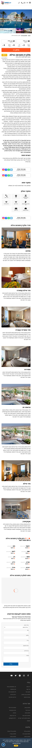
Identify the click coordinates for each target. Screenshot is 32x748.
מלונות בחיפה (27, 736)
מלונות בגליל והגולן (12, 731)
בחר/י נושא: (26, 625)
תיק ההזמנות (13, 689)
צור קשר (28, 689)
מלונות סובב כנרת (26, 734)
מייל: (28, 640)
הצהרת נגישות (27, 697)
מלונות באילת (24, 35)
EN (27, 2)
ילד (19, 45)
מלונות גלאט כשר (26, 715)
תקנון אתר (28, 692)
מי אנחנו (28, 686)
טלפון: (27, 635)
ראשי (29, 35)
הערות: (27, 655)
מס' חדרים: (26, 650)
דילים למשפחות (12, 718)
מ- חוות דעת (4, 58)
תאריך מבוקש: (26, 645)
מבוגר (29, 45)
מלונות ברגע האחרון (26, 694)
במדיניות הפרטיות (17, 743)
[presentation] (29, 238)
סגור (16, 745)
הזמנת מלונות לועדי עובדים (24, 718)
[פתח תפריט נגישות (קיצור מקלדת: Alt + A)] (3, 745)
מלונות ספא (27, 713)
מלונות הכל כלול (12, 707)
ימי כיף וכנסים (13, 715)
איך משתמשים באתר (11, 686)
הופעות (28, 721)
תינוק (9, 45)
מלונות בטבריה (13, 734)
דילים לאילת (13, 694)
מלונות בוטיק (27, 707)
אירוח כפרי (27, 710)
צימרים (14, 713)
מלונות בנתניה (13, 736)
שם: (28, 630)
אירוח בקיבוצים (12, 710)
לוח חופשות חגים (12, 692)
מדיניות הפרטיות (12, 697)
